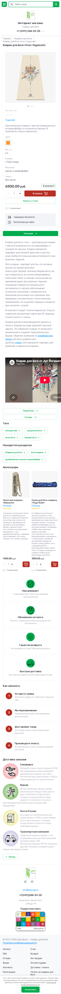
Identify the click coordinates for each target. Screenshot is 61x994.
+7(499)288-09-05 (30, 895)
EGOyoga (7, 506)
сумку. (19, 342)
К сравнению (15, 208)
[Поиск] (56, 4)
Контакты (7, 967)
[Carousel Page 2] (29, 106)
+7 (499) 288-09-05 (28, 31)
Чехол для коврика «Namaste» (13, 501)
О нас (33, 949)
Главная (7, 38)
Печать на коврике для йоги (41, 973)
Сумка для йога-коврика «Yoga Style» (44, 501)
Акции (6, 963)
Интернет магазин (30, 23)
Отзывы (7, 958)
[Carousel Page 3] (31, 106)
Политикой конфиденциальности (38, 983)
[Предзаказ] (26, 564)
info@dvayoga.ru (30, 890)
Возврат (34, 953)
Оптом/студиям (38, 963)
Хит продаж (36, 958)
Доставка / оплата (39, 967)
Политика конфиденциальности (20, 943)
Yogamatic (10, 120)
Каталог (7, 949)
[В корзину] (54, 564)
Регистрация (9, 972)
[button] (4, 4)
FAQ (5, 953)
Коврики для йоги (23, 38)
